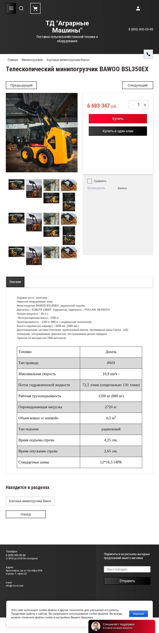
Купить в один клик (118, 131)
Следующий (138, 85)
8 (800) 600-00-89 (141, 29)
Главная (13, 59)
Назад (26, 514)
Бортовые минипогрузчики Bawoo (68, 59)
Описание (15, 282)
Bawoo (122, 188)
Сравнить (100, 181)
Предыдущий (21, 85)
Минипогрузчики (32, 59)
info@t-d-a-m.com (14, 585)
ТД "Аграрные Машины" (67, 27)
